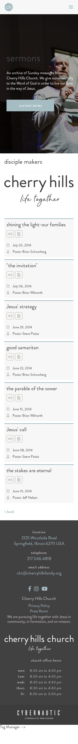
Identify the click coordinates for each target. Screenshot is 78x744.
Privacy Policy (39, 606)
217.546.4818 (39, 558)
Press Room (39, 611)
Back (10, 512)
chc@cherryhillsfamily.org (39, 573)
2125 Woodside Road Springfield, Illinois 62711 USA (39, 541)
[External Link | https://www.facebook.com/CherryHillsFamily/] (29, 589)
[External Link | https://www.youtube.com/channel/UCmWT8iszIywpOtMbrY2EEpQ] (44, 589)
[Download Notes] (19, 234)
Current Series (30, 105)
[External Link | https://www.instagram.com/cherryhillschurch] (36, 589)
